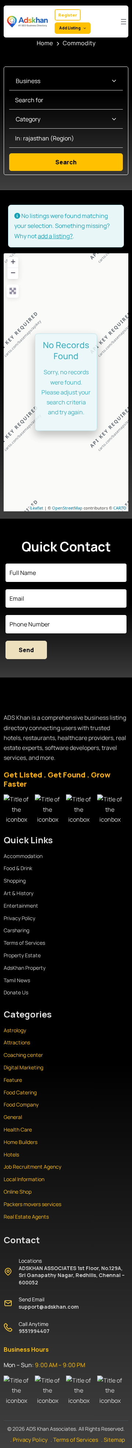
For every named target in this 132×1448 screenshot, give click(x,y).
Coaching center (23, 1054)
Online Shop (18, 1191)
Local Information (24, 1179)
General (13, 1116)
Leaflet (36, 508)
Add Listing (70, 28)
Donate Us (16, 992)
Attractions (17, 1042)
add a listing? (55, 236)
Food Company (21, 1104)
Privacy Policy (19, 918)
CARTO (119, 508)
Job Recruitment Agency (33, 1166)
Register (67, 15)
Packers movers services (32, 1204)
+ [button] (13, 261)
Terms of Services (24, 942)
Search (76, 162)
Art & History (18, 893)
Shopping (15, 880)
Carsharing (16, 930)
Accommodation (23, 855)
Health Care (18, 1129)
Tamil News (17, 980)
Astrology (15, 1030)
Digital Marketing (23, 1067)
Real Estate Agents (26, 1216)
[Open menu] (123, 21)
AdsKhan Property (24, 967)
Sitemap (114, 1440)
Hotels (11, 1154)
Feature (13, 1079)
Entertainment (21, 905)
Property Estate (22, 955)
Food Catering (20, 1092)
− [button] (13, 272)
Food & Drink (18, 868)
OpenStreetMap (67, 508)
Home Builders (20, 1141)
